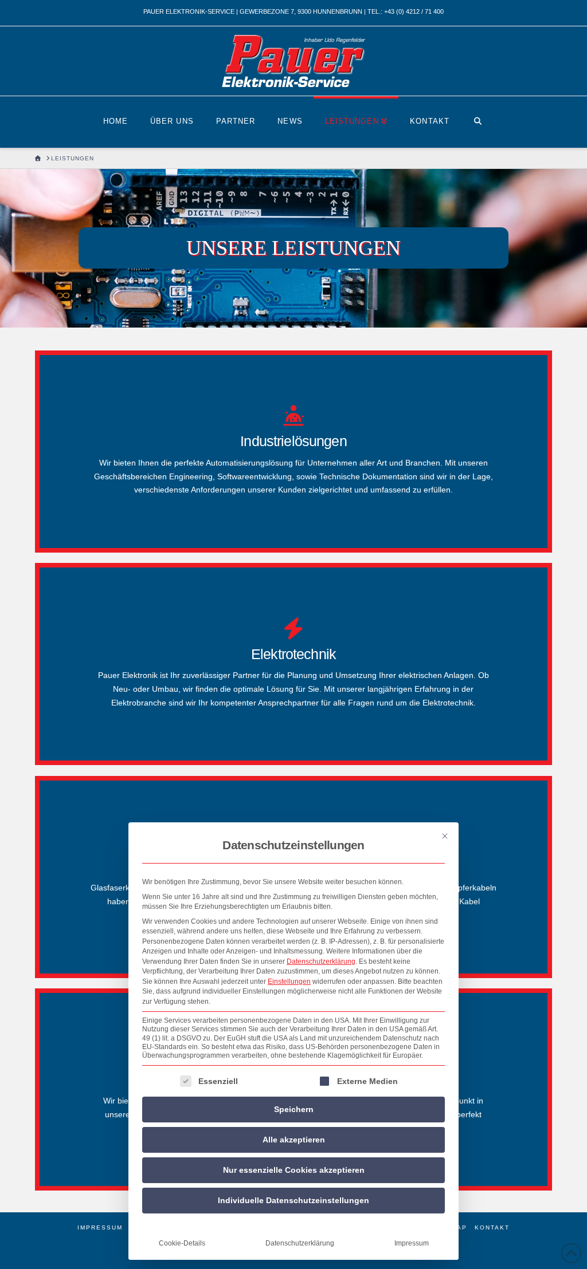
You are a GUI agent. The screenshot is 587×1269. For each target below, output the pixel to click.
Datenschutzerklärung (321, 961)
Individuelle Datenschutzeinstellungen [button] (293, 1200)
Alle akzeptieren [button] (294, 1139)
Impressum (411, 1243)
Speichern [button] (294, 1109)
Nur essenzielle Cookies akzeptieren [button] (294, 1170)
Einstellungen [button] (289, 982)
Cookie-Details (182, 1243)
